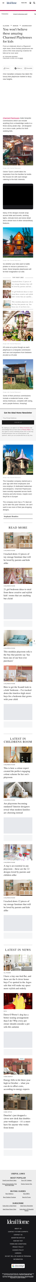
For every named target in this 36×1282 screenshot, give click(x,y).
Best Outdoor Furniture (9, 1197)
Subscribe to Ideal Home (9, 1205)
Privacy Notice (26, 429)
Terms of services (25, 427)
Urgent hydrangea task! (20, 14)
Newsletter (29, 68)
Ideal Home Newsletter (26, 1205)
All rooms (6, 25)
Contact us (18, 1234)
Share (7, 68)
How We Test (18, 1241)
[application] (18, 194)
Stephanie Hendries (11, 56)
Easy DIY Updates (26, 1180)
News (21, 58)
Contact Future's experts (18, 1231)
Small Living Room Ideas (9, 1180)
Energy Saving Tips (26, 1184)
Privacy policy (18, 1247)
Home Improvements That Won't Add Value (9, 1184)
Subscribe (24, 2)
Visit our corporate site (25, 1274)
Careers (18, 1253)
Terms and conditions (18, 1244)
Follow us (19, 68)
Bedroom (15, 25)
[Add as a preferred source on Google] (18, 1266)
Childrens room (26, 25)
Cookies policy (18, 1250)
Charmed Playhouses (11, 118)
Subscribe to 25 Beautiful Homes (26, 1210)
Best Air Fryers (26, 1197)
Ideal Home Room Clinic (9, 1209)
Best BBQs (26, 1193)
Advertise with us (18, 1238)
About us (18, 1228)
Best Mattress (9, 1193)
